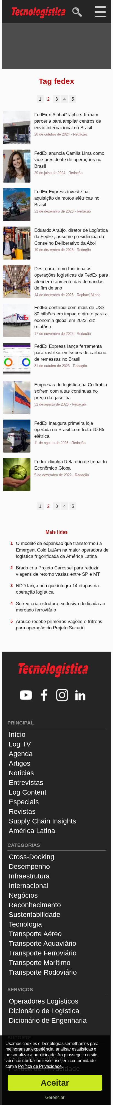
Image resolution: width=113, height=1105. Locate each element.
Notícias (21, 773)
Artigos (19, 763)
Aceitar (55, 1083)
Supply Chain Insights (42, 821)
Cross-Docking (31, 857)
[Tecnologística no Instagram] (62, 696)
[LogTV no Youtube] (26, 696)
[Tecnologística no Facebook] (44, 696)
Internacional (29, 885)
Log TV (20, 744)
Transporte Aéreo (35, 934)
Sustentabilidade (34, 914)
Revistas (22, 811)
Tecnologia (25, 924)
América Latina (32, 830)
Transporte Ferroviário (43, 953)
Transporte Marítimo (39, 962)
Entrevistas (26, 782)
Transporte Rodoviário (43, 972)
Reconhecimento (35, 905)
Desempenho (29, 866)
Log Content (27, 792)
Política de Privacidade (40, 1066)
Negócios (23, 895)
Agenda (21, 753)
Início (17, 734)
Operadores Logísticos (43, 1001)
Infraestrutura (29, 876)
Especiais (24, 802)
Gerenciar (54, 1097)
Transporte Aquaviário (42, 943)
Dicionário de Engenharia (48, 1020)
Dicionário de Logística (44, 1011)
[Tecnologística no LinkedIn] (80, 696)
